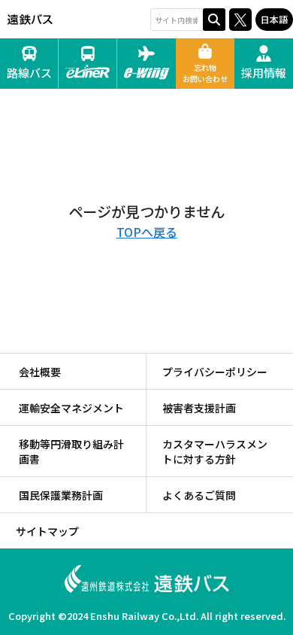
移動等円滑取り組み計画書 (71, 451)
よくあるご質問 (199, 495)
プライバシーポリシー (214, 371)
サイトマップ (47, 531)
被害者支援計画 (199, 407)
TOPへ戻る (146, 232)
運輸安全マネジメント (71, 407)
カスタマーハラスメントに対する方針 (214, 451)
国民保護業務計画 (61, 495)
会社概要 (40, 371)
